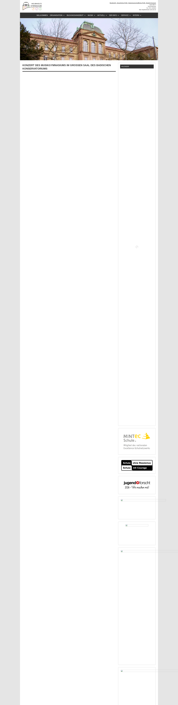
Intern (136, 15)
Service (125, 15)
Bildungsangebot (75, 15)
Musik (90, 15)
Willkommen (42, 15)
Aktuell (101, 15)
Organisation (56, 15)
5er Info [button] (113, 15)
